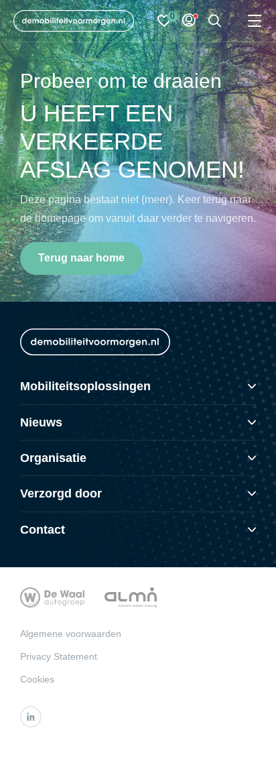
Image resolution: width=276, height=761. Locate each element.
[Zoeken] (215, 21)
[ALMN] (131, 596)
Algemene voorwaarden (70, 633)
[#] (31, 716)
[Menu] (255, 21)
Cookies (37, 679)
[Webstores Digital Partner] (73, 21)
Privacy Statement (58, 656)
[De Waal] (52, 596)
